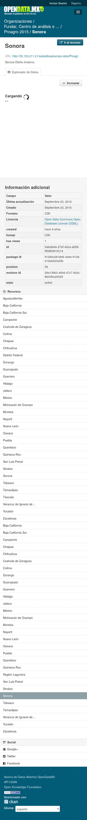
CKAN (11, 802)
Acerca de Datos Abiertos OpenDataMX (29, 777)
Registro (76, 3)
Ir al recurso (72, 42)
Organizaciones (18, 21)
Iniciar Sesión (58, 3)
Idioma (8, 808)
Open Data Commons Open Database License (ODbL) (63, 221)
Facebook (13, 763)
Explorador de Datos (24, 72)
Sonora (39, 31)
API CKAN (10, 782)
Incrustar (72, 83)
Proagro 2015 (16, 31)
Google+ (12, 749)
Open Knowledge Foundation (22, 787)
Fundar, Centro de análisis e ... (31, 26)
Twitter (11, 756)
